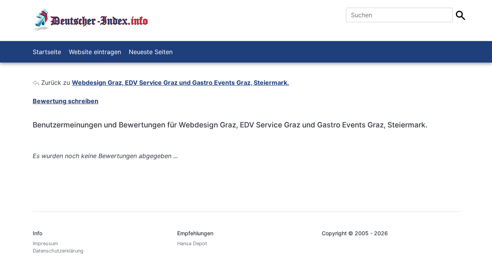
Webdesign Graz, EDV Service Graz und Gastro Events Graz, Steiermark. (180, 82)
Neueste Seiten (151, 52)
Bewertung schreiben (65, 101)
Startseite (47, 52)
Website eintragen (95, 52)
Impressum (45, 243)
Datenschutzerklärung (58, 251)
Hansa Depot (192, 243)
